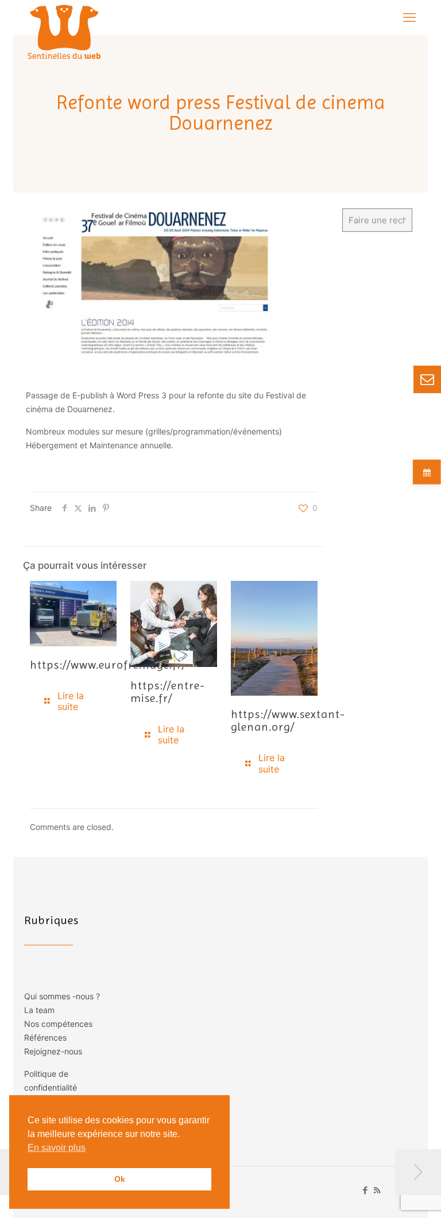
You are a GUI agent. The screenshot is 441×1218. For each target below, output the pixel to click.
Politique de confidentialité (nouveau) (50, 1087)
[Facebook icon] (365, 1190)
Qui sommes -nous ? (62, 996)
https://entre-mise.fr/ (167, 692)
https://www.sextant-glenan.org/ (288, 721)
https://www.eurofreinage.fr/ (108, 665)
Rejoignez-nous (53, 1051)
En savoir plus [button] (57, 1148)
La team (39, 1010)
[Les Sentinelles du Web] (65, 31)
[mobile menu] (409, 17)
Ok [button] (119, 1179)
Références (45, 1037)
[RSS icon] (377, 1190)
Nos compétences (58, 1024)
